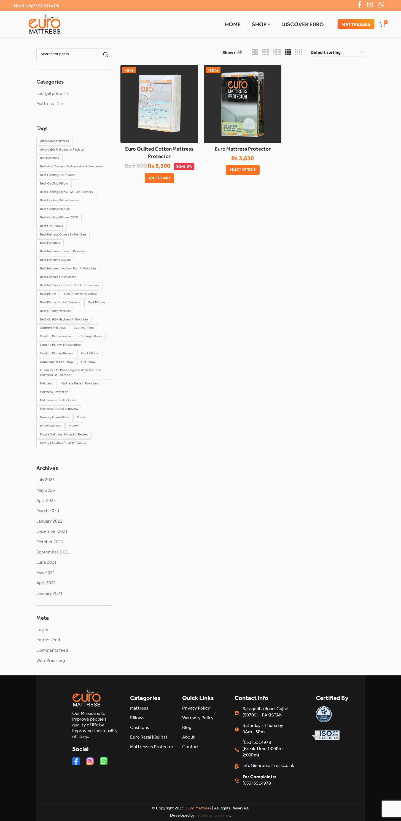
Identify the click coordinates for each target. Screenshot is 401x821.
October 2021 (49, 542)
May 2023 (45, 491)
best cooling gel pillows (57, 175)
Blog (186, 728)
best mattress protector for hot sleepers (69, 285)
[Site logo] (44, 24)
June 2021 (46, 563)
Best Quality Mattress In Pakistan (64, 320)
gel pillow (88, 362)
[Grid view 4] (298, 52)
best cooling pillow (54, 184)
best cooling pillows (55, 209)
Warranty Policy (198, 718)
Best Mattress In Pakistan (58, 277)
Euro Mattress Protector (243, 149)
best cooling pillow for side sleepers (66, 192)
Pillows (137, 718)
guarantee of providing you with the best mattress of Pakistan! (70, 373)
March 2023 (47, 511)
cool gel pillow (49, 94)
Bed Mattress (49, 158)
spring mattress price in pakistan (63, 443)
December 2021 (52, 532)
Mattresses (356, 24)
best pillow (48, 294)
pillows (74, 426)
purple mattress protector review (64, 435)
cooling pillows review (56, 353)
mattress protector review (59, 409)
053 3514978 (47, 5)
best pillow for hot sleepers (60, 302)
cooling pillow (84, 328)
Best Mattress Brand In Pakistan (63, 251)
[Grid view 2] (255, 52)
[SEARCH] (105, 54)
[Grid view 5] (265, 52)
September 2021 (52, 552)
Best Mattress (50, 243)
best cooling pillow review (59, 200)
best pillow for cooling (80, 294)
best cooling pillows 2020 (59, 218)
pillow (81, 417)
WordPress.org (50, 661)
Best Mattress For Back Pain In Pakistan (68, 269)
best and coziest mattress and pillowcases (71, 167)
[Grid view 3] (288, 52)
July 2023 (45, 480)
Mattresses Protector (151, 747)
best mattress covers (55, 260)
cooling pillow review (56, 336)
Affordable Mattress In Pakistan (62, 150)
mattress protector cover (58, 400)
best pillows (97, 302)
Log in (42, 630)
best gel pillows (51, 226)
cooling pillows (90, 336)
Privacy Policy (196, 709)
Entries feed (48, 640)
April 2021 (46, 583)
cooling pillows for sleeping (60, 345)
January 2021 (49, 594)
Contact (190, 747)
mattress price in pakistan (79, 384)
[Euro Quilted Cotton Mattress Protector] (159, 104)
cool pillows (90, 353)
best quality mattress (55, 311)
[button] (159, 178)
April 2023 (46, 501)
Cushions (139, 728)
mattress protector (54, 392)
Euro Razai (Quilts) (148, 738)
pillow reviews (50, 426)
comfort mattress (53, 328)
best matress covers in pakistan (63, 235)
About (188, 738)
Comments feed (52, 651)
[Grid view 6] (277, 52)
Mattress (45, 104)
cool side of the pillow (56, 362)
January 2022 (49, 522)
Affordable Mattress (54, 141)
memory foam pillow (54, 417)
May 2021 (45, 573)
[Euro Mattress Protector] (242, 104)
